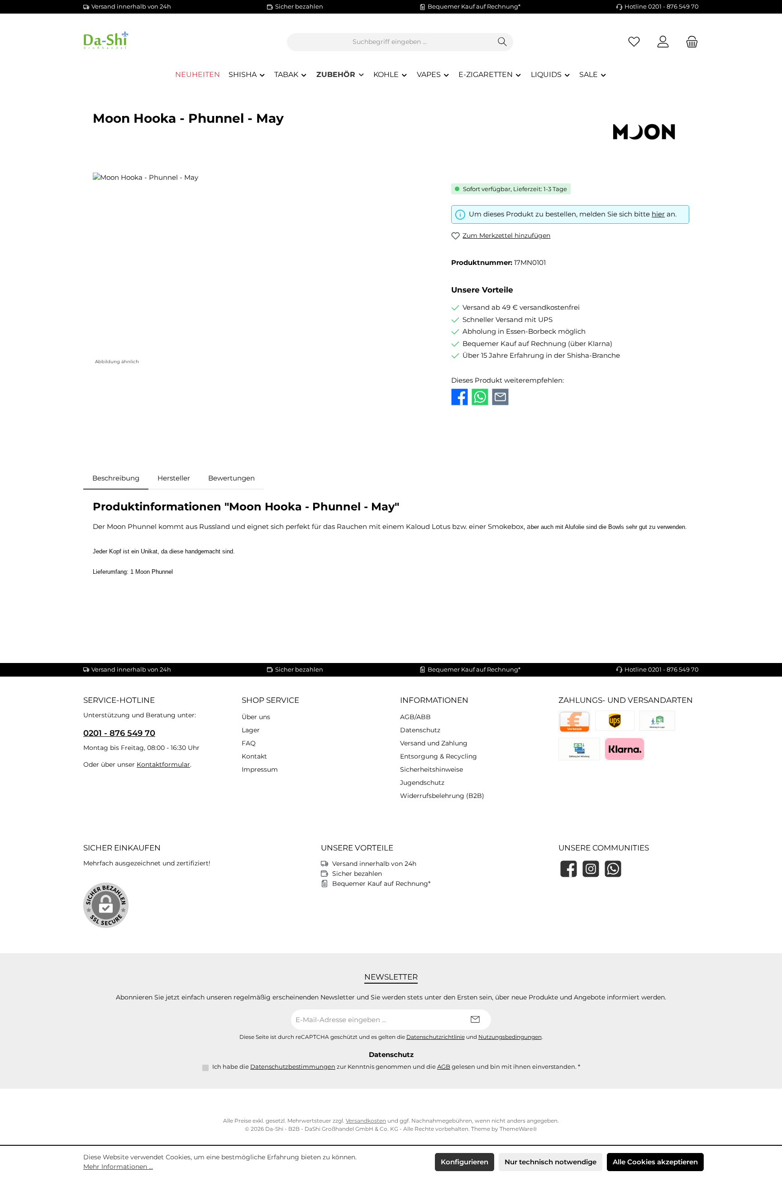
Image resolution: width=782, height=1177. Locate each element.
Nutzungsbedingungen (510, 1037)
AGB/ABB (415, 717)
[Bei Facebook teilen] (459, 397)
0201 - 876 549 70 (119, 733)
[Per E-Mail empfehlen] (500, 397)
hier (658, 214)
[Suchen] (502, 42)
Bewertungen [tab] (231, 478)
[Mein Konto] (663, 42)
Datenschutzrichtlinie (435, 1037)
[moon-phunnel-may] (263, 270)
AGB (443, 1066)
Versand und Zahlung (433, 743)
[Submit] (475, 1019)
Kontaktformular (163, 764)
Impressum (260, 769)
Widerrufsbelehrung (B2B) (442, 796)
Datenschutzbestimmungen (292, 1066)
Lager (251, 730)
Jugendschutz (422, 782)
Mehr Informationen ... (118, 1167)
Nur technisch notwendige (550, 1162)
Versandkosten (366, 1120)
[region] (263, 270)
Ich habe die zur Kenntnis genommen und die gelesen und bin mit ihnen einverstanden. (396, 1066)
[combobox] (389, 42)
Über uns (256, 717)
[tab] (115, 478)
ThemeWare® (518, 1128)
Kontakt (254, 756)
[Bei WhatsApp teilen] (480, 397)
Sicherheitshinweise (431, 769)
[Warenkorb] (689, 42)
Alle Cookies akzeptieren (655, 1162)
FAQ (249, 743)
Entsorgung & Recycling (438, 756)
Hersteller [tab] (173, 478)
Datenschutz (420, 730)
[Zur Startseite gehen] (133, 41)
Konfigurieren (464, 1162)
